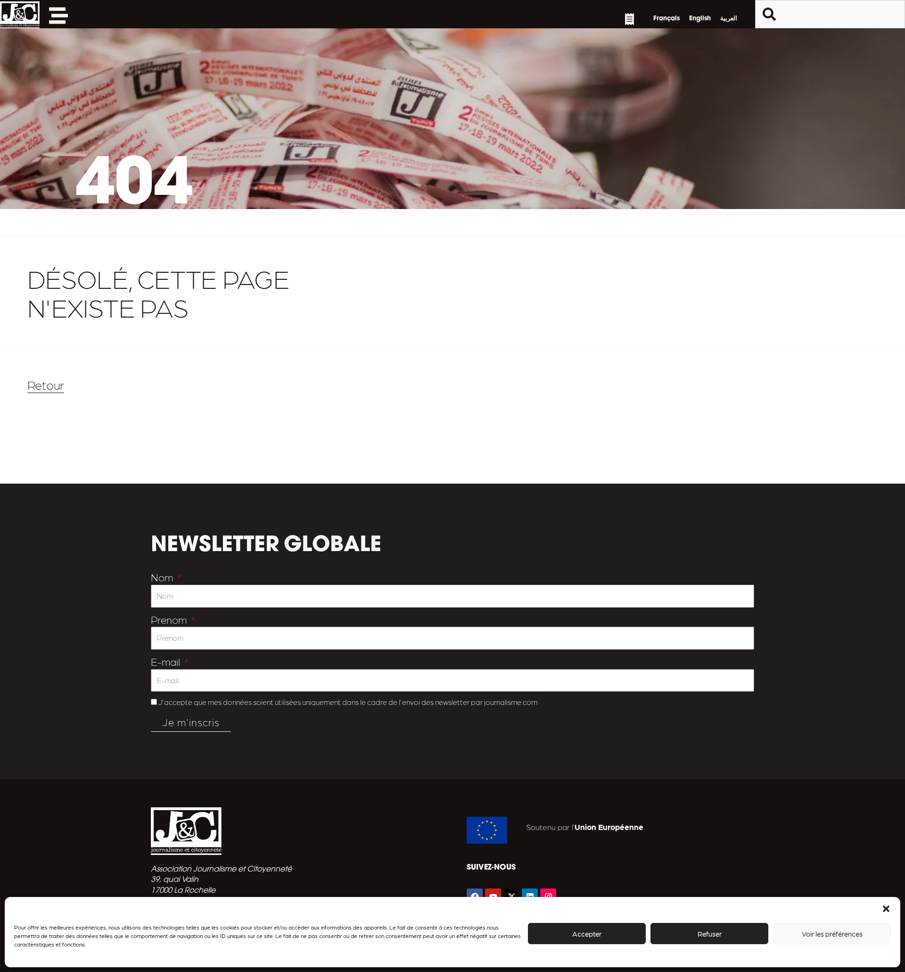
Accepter (586, 934)
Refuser (710, 934)
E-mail (166, 661)
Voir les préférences (832, 934)
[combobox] (830, 14)
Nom (163, 576)
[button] (886, 908)
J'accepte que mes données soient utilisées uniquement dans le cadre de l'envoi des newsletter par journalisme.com (347, 701)
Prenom (170, 619)
